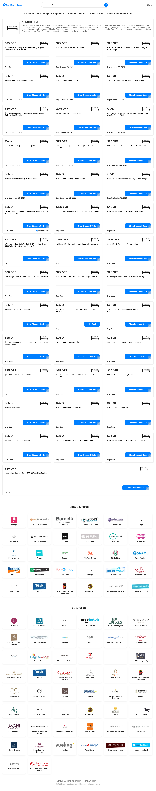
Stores (149, 5)
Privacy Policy (74, 781)
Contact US (61, 781)
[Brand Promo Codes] (12, 4)
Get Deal (92, 324)
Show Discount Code (36, 62)
